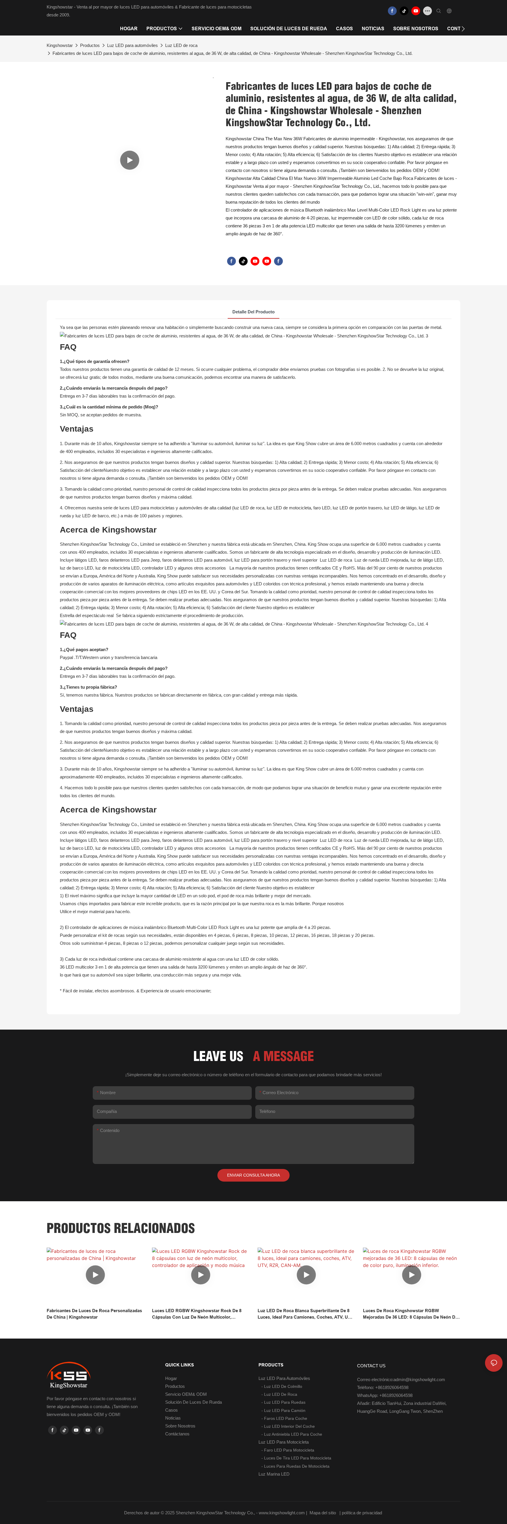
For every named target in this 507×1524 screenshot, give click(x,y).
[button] (463, 28)
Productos (90, 45)
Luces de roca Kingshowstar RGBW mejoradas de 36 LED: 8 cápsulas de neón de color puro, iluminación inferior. (410, 1314)
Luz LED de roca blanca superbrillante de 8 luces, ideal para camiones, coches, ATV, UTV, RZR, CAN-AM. (306, 1314)
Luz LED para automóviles (132, 45)
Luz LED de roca (181, 45)
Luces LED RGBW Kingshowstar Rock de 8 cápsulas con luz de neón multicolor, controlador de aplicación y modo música (196, 1314)
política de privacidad (362, 1512)
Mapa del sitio (322, 1512)
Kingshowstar (60, 45)
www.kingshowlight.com (282, 1512)
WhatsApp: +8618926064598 (385, 1395)
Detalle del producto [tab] (253, 311)
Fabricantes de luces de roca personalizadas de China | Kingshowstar (94, 1314)
